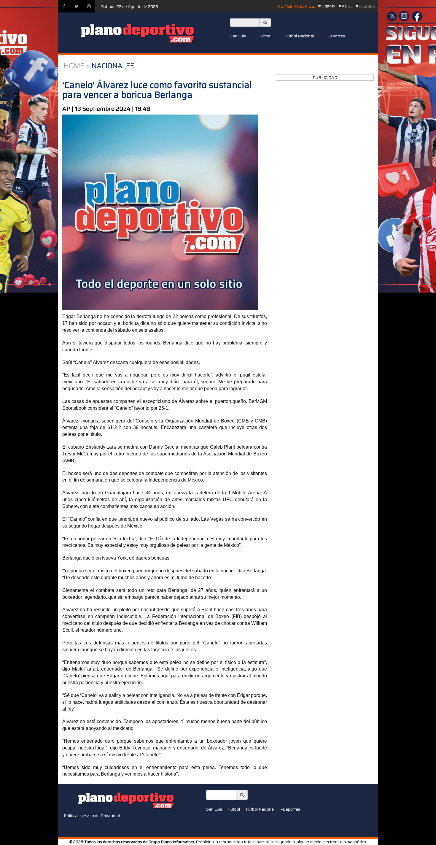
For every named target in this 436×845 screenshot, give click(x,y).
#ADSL (345, 6)
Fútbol (265, 36)
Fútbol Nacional (299, 36)
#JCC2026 (365, 6)
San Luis (238, 36)
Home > (77, 66)
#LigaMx (326, 6)
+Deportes (290, 809)
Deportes (336, 36)
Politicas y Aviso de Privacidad (92, 815)
